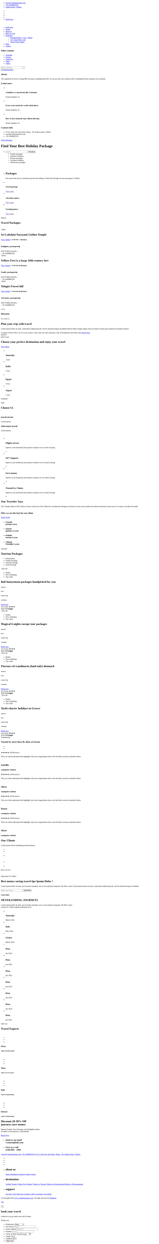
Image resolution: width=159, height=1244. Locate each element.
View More (5, 347)
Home (8, 29)
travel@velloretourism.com (15, 3)
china (8, 61)
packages (39, 1194)
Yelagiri (29, 1184)
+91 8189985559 (12, 5)
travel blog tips (18, 1194)
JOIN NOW (5, 517)
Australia (9, 55)
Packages (9, 36)
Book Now (86, 333)
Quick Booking (6, 140)
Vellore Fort (21, 1184)
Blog (7, 44)
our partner (48, 1194)
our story (9, 1194)
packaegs (22, 1174)
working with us (30, 1194)
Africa (8, 63)
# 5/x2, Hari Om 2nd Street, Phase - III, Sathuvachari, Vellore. (58, 1154)
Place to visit (10, 34)
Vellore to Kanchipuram (55, 1184)
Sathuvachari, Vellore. (14, 7)
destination (14, 1174)
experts (33, 1174)
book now (9, 27)
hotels (28, 1174)
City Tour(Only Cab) (18, 40)
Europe (8, 57)
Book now (9, 19)
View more (10, 191)
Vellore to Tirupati (39, 1184)
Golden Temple (11, 1184)
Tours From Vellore (17, 42)
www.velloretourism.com (23, 1198)
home (8, 1174)
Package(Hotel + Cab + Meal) (21, 38)
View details (5, 240)
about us (9, 31)
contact (8, 46)
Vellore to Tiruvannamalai (73, 1184)
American (9, 59)
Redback (53, 1198)
